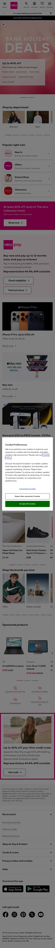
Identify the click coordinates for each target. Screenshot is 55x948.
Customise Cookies (27, 489)
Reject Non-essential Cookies (27, 496)
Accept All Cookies (27, 504)
